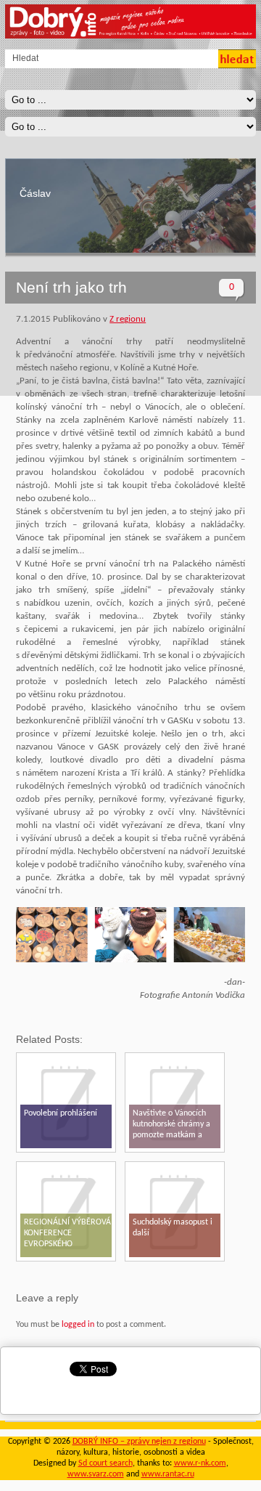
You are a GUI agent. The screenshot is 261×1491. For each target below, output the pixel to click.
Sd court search (105, 1463)
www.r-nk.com (200, 1463)
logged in (78, 1324)
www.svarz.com (95, 1474)
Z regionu (127, 319)
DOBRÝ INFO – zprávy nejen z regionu (139, 1441)
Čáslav (35, 193)
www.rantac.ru (167, 1474)
